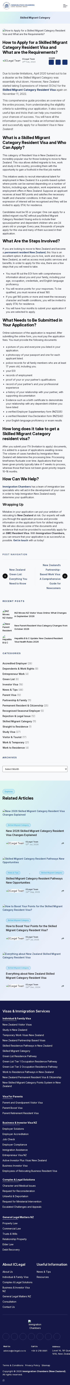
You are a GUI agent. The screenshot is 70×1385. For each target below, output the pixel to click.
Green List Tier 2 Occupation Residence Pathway (30, 1066)
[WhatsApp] (57, 1336)
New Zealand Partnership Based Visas (24, 1040)
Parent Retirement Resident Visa (21, 1113)
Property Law (10, 1223)
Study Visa (9, 731)
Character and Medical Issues (19, 1185)
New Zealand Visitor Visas (17, 1024)
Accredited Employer (15, 663)
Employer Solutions (13, 1128)
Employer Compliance (15, 1144)
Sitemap (46, 1365)
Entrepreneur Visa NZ (15, 1155)
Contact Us (9, 1306)
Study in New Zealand (15, 1029)
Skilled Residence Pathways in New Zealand (27, 1045)
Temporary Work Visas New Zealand (23, 1035)
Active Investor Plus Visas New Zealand (25, 1160)
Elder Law (8, 1244)
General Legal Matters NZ (18, 1217)
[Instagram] (14, 1336)
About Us (8, 1271)
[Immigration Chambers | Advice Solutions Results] (18, 6)
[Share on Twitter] (64, 62)
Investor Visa (10, 684)
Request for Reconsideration (19, 1191)
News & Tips (10, 689)
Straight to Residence (15, 726)
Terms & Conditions (13, 1365)
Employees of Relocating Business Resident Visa (30, 1170)
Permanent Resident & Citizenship (23, 705)
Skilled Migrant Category (17, 721)
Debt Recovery (11, 1249)
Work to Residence (14, 747)
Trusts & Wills (10, 1233)
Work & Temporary (13, 742)
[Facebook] (23, 1336)
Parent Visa (9, 695)
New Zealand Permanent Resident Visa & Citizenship (32, 1077)
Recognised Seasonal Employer (21, 710)
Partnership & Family (15, 700)
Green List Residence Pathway (20, 1056)
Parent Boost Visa (12, 1107)
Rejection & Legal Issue (17, 716)
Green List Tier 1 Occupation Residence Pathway (30, 1061)
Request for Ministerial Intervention (22, 1201)
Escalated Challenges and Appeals (22, 1206)
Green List (9, 679)
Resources (43, 1277)
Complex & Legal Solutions (19, 1179)
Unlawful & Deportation (15, 1196)
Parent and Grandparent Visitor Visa (23, 1102)
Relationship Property (15, 1239)
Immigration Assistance (15, 1149)
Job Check (9, 1139)
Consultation (9, 1301)
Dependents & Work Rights (18, 668)
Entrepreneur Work (14, 673)
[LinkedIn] (6, 1336)
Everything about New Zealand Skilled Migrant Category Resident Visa (30, 975)
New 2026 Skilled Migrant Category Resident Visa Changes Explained (35, 833)
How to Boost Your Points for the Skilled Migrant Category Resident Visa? (31, 928)
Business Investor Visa (15, 1165)
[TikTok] (40, 1336)
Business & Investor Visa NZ (20, 1122)
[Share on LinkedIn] (51, 62)
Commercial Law (12, 1228)
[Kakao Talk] (48, 1336)
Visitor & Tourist (12, 737)
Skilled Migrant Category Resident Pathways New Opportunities (34, 880)
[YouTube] (31, 1336)
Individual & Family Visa (17, 1018)
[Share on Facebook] (58, 62)
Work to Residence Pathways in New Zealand (28, 1072)
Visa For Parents (13, 1096)
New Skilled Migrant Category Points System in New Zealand (32, 1084)
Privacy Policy (32, 1365)
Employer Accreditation (16, 1134)
